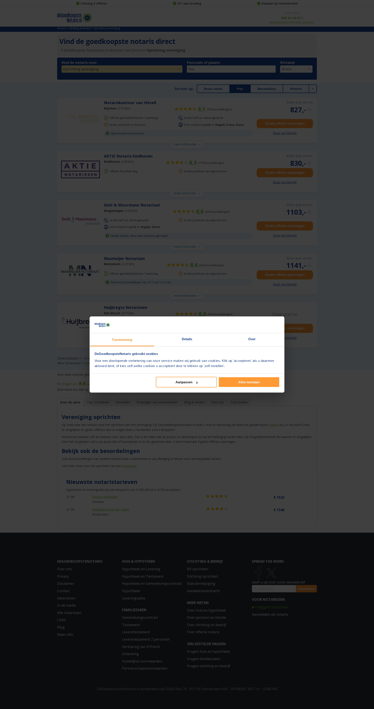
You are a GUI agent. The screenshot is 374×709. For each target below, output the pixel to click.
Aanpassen (184, 382)
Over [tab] (252, 339)
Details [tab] (187, 339)
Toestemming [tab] (122, 340)
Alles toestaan (249, 382)
